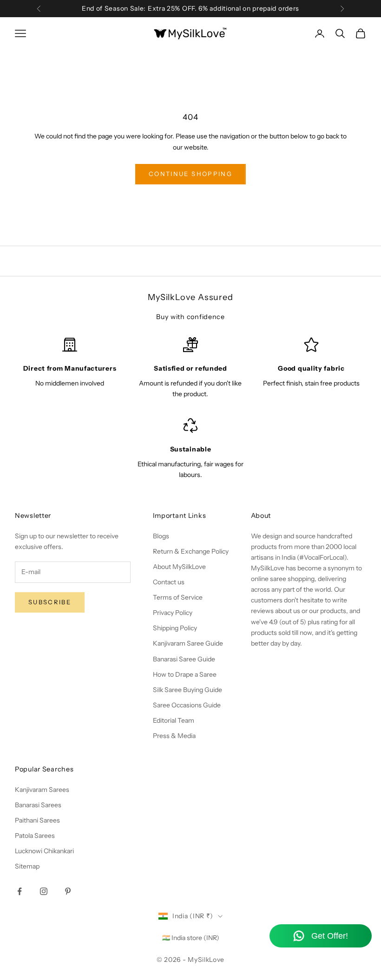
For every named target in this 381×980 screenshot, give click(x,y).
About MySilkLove (179, 566)
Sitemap (27, 866)
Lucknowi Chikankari (44, 851)
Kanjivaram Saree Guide (188, 643)
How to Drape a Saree (185, 674)
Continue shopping (190, 173)
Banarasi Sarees (38, 805)
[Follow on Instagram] (43, 891)
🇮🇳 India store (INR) (190, 938)
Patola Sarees (35, 835)
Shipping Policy (175, 628)
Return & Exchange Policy (191, 551)
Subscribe (49, 602)
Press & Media (174, 736)
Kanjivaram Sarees (42, 789)
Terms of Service (178, 597)
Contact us (168, 582)
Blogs (161, 536)
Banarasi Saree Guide (184, 659)
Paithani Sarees (37, 820)
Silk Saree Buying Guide (187, 690)
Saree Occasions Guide (187, 705)
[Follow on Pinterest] (67, 891)
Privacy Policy (172, 612)
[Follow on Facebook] (19, 891)
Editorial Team (173, 720)
